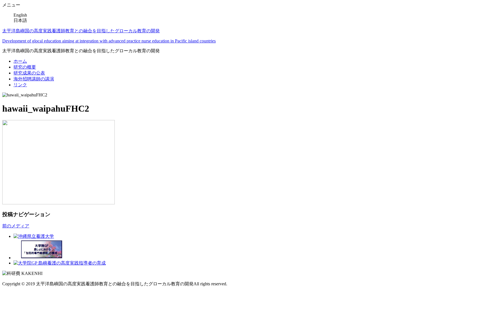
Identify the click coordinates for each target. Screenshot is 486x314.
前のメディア (15, 225)
